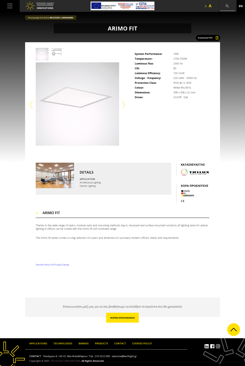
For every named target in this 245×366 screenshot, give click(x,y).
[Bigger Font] (210, 5)
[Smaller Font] (206, 6)
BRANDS (84, 343)
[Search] (227, 6)
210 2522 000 (102, 356)
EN (241, 6)
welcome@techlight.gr (124, 356)
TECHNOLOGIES (62, 343)
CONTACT (120, 343)
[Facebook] (212, 346)
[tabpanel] (77, 104)
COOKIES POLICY (142, 343)
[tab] (42, 54)
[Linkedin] (207, 346)
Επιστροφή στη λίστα (50, 17)
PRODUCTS (101, 343)
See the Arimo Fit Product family (52, 264)
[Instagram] (218, 346)
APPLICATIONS (38, 343)
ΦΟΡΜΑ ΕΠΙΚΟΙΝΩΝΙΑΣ (122, 317)
